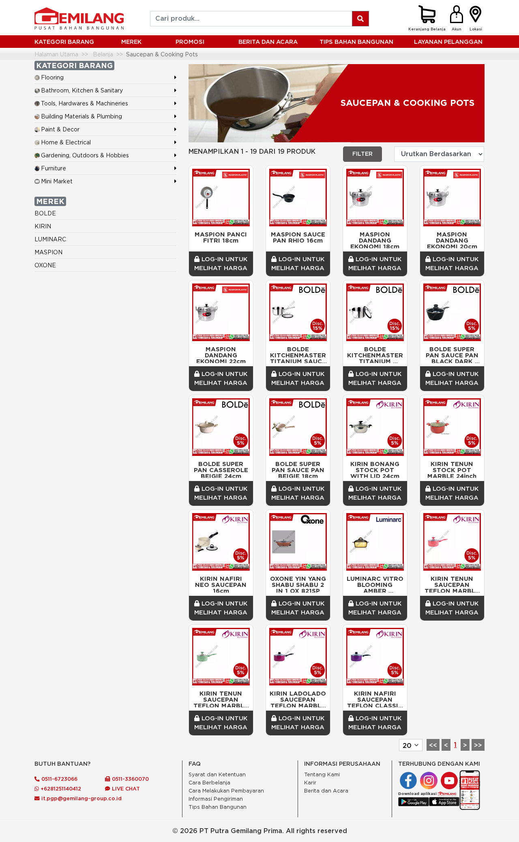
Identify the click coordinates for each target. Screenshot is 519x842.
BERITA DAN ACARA (268, 41)
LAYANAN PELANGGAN (448, 41)
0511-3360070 (129, 778)
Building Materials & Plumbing (81, 116)
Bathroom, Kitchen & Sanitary (82, 90)
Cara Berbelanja (209, 783)
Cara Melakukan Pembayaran (226, 791)
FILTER (362, 153)
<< (433, 745)
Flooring (52, 77)
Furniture (53, 168)
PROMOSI (190, 41)
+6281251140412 (60, 788)
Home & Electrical (66, 142)
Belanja (103, 54)
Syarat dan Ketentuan (217, 774)
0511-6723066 (58, 778)
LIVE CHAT (125, 788)
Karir (310, 783)
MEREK (131, 41)
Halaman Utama (56, 54)
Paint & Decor (60, 129)
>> (478, 745)
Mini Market (57, 181)
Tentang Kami (322, 774)
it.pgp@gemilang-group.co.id (81, 798)
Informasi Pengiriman (216, 799)
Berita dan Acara (326, 791)
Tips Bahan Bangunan (356, 41)
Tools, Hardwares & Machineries (84, 103)
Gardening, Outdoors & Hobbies (85, 155)
